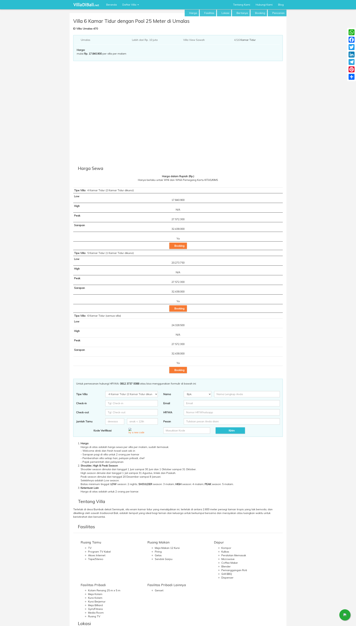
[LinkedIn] (351, 54)
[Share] (351, 76)
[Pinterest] (351, 69)
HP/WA (167, 412)
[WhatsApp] (351, 32)
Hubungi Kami (264, 4)
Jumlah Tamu (84, 421)
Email (166, 403)
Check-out (82, 412)
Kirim (231, 430)
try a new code (136, 432)
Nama (167, 394)
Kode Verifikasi (103, 430)
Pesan (167, 421)
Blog (281, 4)
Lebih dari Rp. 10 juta (145, 40)
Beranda (111, 4)
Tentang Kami (241, 4)
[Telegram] (351, 62)
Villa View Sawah (194, 40)
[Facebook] (351, 39)
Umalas (85, 40)
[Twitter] (351, 47)
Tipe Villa (82, 394)
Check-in (81, 403)
